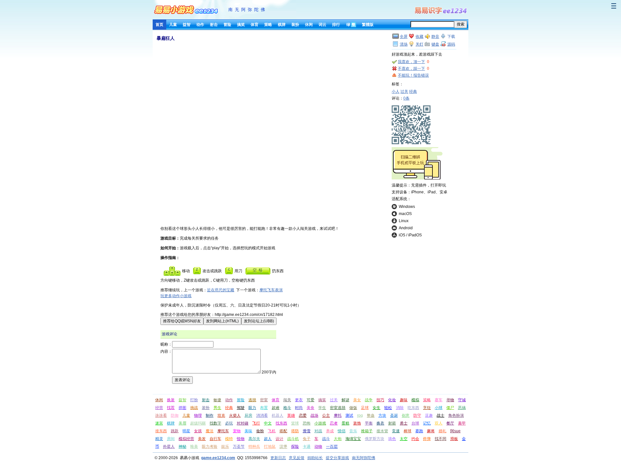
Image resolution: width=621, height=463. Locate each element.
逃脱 (252, 400)
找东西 (281, 423)
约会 (415, 438)
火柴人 (235, 415)
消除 (400, 407)
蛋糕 (345, 423)
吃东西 (413, 407)
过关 (404, 91)
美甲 (462, 423)
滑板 (454, 438)
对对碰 (242, 423)
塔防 (295, 431)
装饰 (357, 423)
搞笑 (241, 24)
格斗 (287, 407)
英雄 (291, 415)
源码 (451, 44)
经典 (413, 91)
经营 (159, 407)
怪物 (241, 438)
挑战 (194, 407)
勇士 (404, 423)
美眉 (182, 423)
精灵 (159, 438)
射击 (214, 24)
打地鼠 (270, 446)
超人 (268, 438)
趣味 (404, 400)
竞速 (396, 431)
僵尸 (450, 407)
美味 (248, 431)
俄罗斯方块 (374, 438)
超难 (275, 407)
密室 (264, 400)
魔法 (209, 431)
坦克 (221, 415)
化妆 (392, 400)
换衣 (380, 423)
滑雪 (306, 431)
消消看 (262, 415)
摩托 (338, 415)
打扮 (194, 400)
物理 (198, 415)
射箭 (392, 423)
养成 (330, 431)
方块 (382, 415)
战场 (314, 415)
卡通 (306, 446)
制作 (209, 415)
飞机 (272, 431)
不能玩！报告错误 (413, 75)
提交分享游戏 (337, 458)
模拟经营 (186, 438)
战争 (369, 400)
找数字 (215, 423)
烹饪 (427, 407)
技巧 (380, 400)
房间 (171, 438)
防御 (175, 415)
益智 (187, 24)
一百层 (332, 446)
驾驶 (241, 407)
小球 (438, 407)
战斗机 (293, 438)
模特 (229, 438)
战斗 (326, 438)
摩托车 (223, 431)
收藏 (419, 36)
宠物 (237, 431)
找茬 (171, 407)
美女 (357, 400)
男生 (217, 407)
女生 (376, 407)
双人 (438, 423)
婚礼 (442, 431)
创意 (405, 415)
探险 (295, 446)
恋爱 (303, 415)
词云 (322, 24)
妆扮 (260, 431)
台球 (415, 423)
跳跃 (175, 431)
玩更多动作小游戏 (175, 296)
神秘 (182, 446)
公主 (326, 415)
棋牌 (282, 24)
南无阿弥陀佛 (247, 9)
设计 (279, 438)
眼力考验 (209, 446)
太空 (404, 438)
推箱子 (367, 431)
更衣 (299, 400)
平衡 (369, 423)
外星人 (169, 446)
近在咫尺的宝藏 (220, 290)
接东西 (161, 431)
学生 (322, 407)
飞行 (256, 423)
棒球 (407, 431)
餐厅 (450, 423)
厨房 (248, 415)
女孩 (198, 431)
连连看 (161, 415)
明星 (186, 431)
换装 (171, 400)
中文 (268, 423)
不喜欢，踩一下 (411, 68)
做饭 (353, 407)
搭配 (283, 431)
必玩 (229, 423)
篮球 (295, 423)
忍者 (334, 423)
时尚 (299, 407)
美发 (202, 438)
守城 (462, 400)
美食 (310, 407)
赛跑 (419, 431)
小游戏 (320, 423)
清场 (404, 44)
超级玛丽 (198, 423)
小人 (395, 91)
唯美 (194, 446)
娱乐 (225, 446)
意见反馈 (296, 458)
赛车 (438, 400)
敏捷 (217, 400)
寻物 (450, 400)
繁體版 (368, 24)
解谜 (345, 400)
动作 (200, 24)
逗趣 (429, 415)
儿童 (173, 24)
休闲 (309, 24)
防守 (417, 415)
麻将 (431, 431)
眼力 (252, 407)
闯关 (287, 400)
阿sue (455, 431)
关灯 (419, 44)
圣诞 (394, 415)
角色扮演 (456, 415)
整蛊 (371, 415)
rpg (360, 415)
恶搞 (462, 407)
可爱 (310, 400)
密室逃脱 (337, 407)
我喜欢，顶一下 (411, 61)
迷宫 (159, 423)
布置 (264, 407)
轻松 (388, 407)
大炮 (338, 438)
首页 (159, 24)
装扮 (295, 24)
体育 (254, 24)
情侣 (341, 431)
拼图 (182, 407)
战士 (440, 415)
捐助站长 (315, 458)
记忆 (427, 423)
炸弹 (427, 438)
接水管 (382, 431)
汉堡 (283, 446)
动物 (318, 446)
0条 (406, 98)
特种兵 (254, 446)
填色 (392, 438)
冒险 (227, 24)
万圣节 (239, 446)
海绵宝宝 (353, 438)
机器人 (277, 415)
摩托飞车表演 (271, 290)
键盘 (435, 44)
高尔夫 (254, 438)
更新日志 (278, 458)
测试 (349, 415)
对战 (318, 431)
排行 (336, 24)
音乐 (353, 431)
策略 (268, 24)
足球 (365, 407)
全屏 (404, 36)
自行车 (215, 438)
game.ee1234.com (218, 458)
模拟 (415, 400)
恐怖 (306, 423)
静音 (435, 36)
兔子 (306, 438)
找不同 (440, 438)
